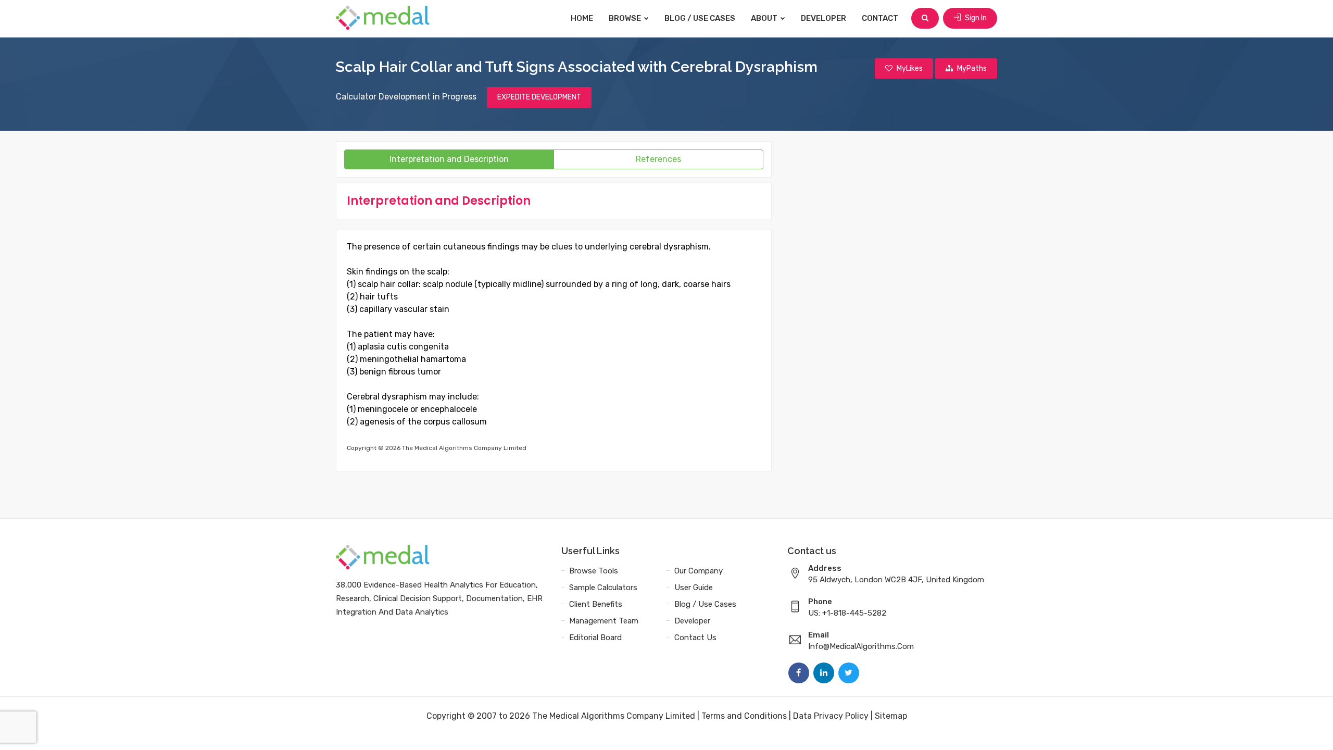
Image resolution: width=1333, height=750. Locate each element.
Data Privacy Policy (831, 716)
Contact (880, 18)
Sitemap (891, 716)
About (765, 18)
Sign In (975, 18)
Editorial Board (595, 637)
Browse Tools (593, 571)
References (658, 159)
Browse (626, 18)
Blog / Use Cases (699, 18)
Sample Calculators (603, 587)
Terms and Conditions (744, 716)
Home (582, 18)
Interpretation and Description (449, 159)
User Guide (693, 587)
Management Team (603, 621)
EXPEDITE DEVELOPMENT (539, 97)
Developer (823, 18)
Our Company (698, 571)
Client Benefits (595, 604)
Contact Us (695, 637)
